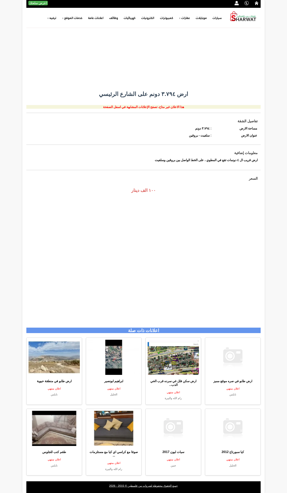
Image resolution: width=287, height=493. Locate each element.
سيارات (217, 18)
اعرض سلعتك (38, 3)
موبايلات (201, 18)
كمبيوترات (166, 18)
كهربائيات (129, 18)
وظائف (113, 18)
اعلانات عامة (95, 18)
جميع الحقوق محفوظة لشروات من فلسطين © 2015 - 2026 (143, 485)
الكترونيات (147, 18)
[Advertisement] (143, 59)
